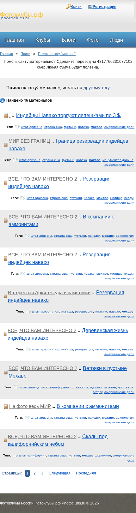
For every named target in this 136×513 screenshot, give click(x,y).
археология (124, 235)
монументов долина (117, 160)
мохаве (96, 126)
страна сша (53, 126)
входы (128, 198)
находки (94, 235)
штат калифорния (55, 387)
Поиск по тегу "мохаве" (57, 54)
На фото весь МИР (30, 406)
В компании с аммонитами (88, 406)
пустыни (70, 126)
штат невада (30, 387)
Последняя (86, 473)
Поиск (25, 54)
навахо (83, 126)
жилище (116, 198)
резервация (84, 311)
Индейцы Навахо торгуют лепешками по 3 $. (68, 115)
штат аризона (31, 126)
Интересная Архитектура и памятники (49, 292)
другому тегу (96, 87)
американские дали (119, 126)
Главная (6, 54)
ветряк (97, 392)
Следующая (60, 473)
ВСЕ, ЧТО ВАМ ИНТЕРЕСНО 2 (42, 179)
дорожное (125, 387)
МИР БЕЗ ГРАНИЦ (29, 141)
